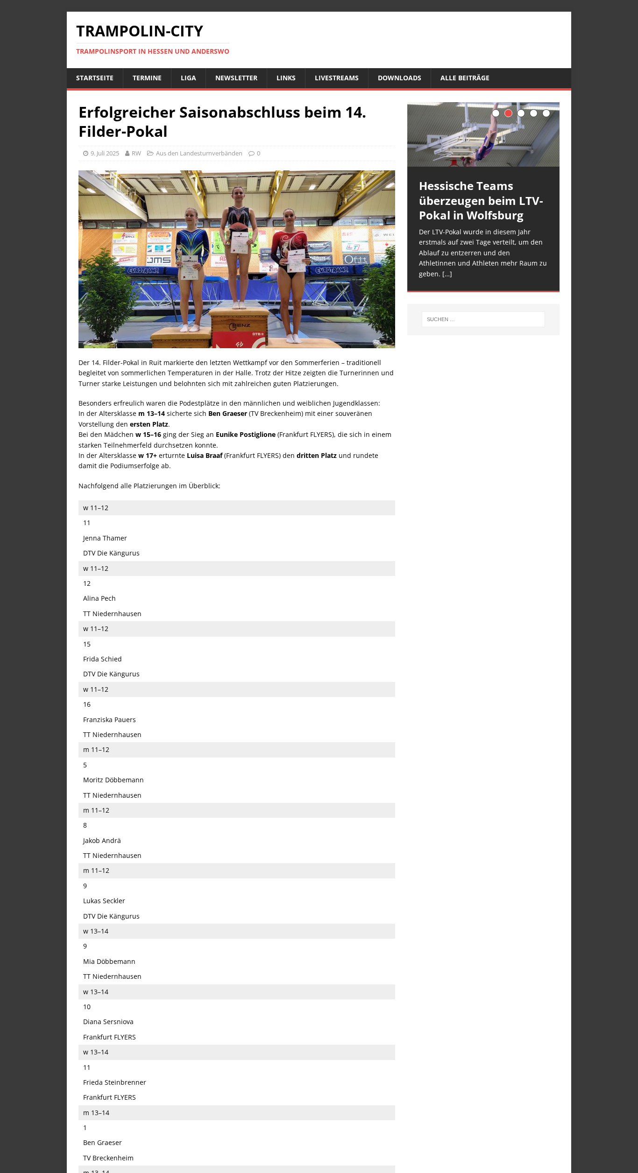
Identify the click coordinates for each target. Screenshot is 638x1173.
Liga (188, 77)
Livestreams (337, 77)
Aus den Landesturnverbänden (199, 153)
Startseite (94, 77)
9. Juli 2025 (105, 153)
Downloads (399, 77)
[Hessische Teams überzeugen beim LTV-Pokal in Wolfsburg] (483, 134)
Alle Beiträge (464, 77)
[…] (447, 273)
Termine (147, 77)
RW (136, 153)
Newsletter (236, 77)
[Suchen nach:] (483, 319)
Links (286, 77)
